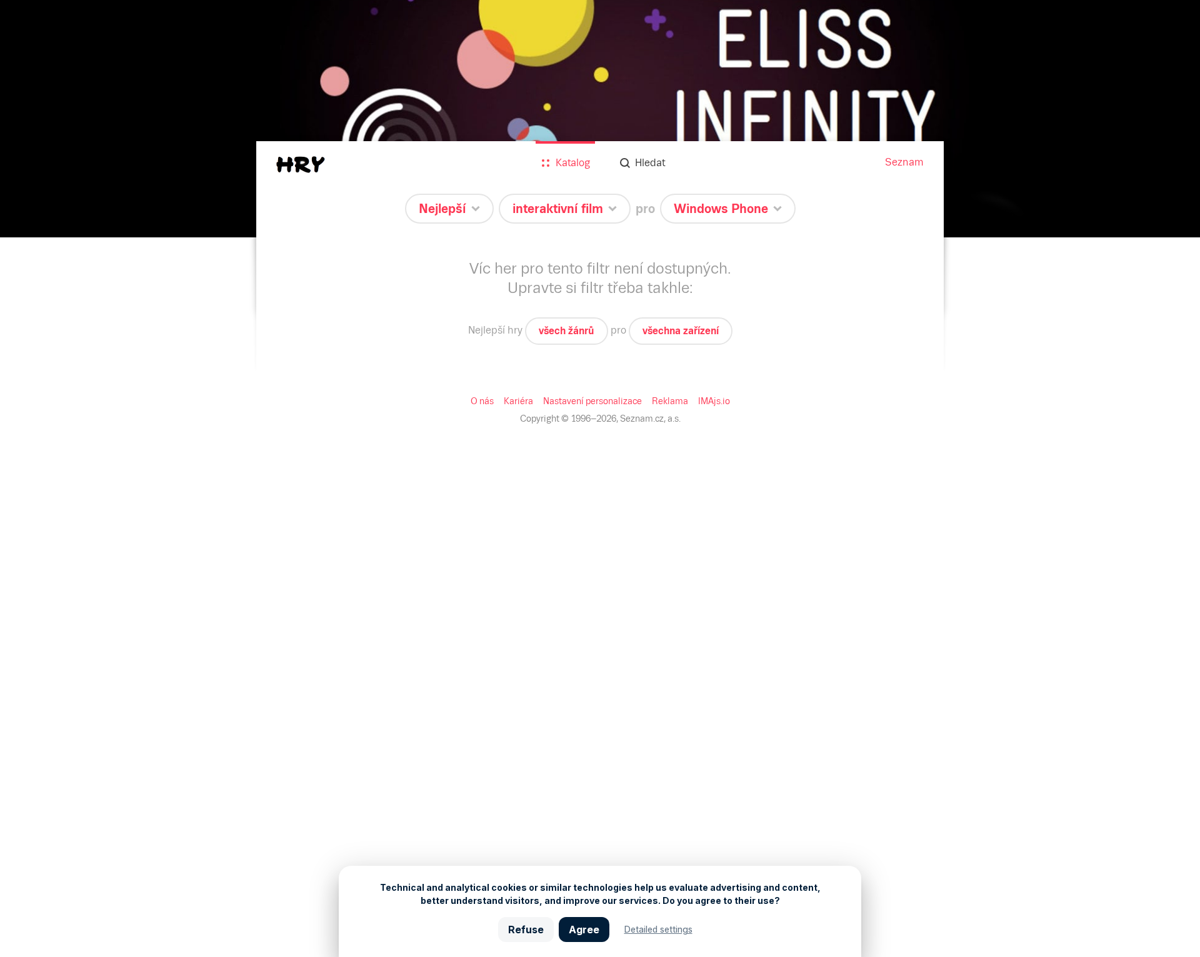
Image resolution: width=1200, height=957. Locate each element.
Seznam (904, 162)
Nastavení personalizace (592, 401)
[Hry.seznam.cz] (300, 164)
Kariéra (518, 401)
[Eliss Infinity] (600, 118)
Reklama (670, 401)
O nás (482, 401)
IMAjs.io (714, 401)
